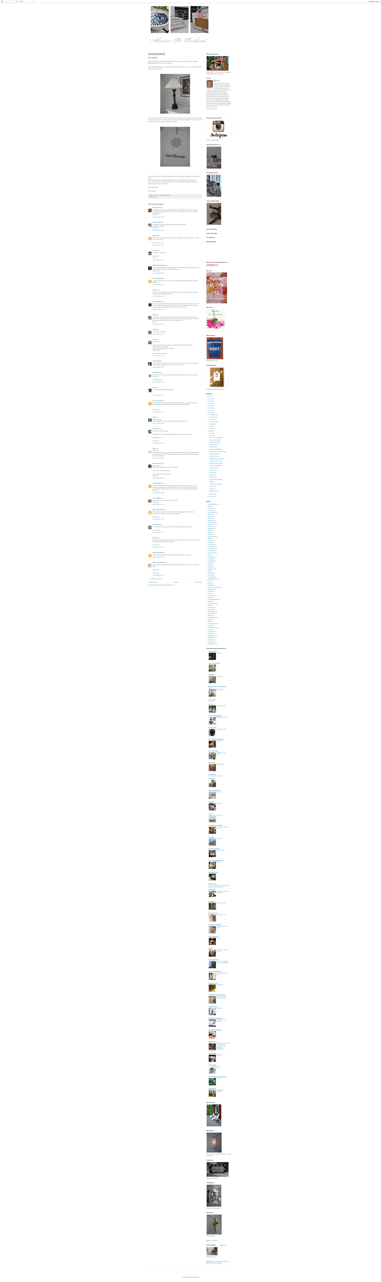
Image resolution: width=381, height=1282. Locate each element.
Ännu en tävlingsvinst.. (215, 440)
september (213, 422)
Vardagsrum (211, 644)
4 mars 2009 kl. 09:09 (158, 492)
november (212, 417)
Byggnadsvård (212, 536)
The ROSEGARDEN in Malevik (216, 995)
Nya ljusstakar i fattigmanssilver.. (218, 451)
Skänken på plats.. (214, 491)
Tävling (210, 633)
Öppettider (219, 1055)
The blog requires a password (215, 775)
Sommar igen (220, 676)
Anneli (154, 339)
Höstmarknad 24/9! (221, 705)
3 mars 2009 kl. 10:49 (158, 382)
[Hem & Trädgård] (211, 1240)
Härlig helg (219, 1008)
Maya (154, 417)
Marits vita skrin (157, 463)
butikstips (210, 534)
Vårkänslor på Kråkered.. (216, 461)
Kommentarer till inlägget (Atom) (166, 585)
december (212, 414)
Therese (154, 250)
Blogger (197, 1277)
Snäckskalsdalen (213, 960)
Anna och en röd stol (214, 663)
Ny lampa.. (212, 488)
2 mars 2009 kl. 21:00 (158, 284)
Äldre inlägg (198, 582)
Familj (209, 542)
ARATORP (211, 674)
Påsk (209, 605)
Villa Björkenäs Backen (215, 1030)
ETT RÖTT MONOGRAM (215, 716)
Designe (210, 704)
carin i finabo (212, 699)
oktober (212, 419)
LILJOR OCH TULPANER (215, 825)
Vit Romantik (156, 524)
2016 (209, 396)
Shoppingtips (211, 611)
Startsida (176, 582)
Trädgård (210, 631)
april (211, 433)
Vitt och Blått (156, 361)
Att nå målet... (211, 701)
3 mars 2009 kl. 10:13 (158, 367)
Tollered (210, 625)
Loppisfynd (211, 595)
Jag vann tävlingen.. (214, 454)
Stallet (218, 1066)
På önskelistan (212, 603)
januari (212, 496)
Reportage (211, 607)
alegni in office (212, 651)
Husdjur (210, 573)
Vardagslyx (211, 642)
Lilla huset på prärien (158, 562)
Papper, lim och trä (221, 914)
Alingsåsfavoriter (212, 504)
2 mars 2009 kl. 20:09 (158, 217)
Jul (208, 581)
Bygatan (154, 235)
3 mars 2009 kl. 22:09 (158, 423)
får (208, 554)
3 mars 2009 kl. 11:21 (158, 395)
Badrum (210, 514)
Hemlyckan (211, 762)
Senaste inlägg (153, 582)
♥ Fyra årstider (156, 498)
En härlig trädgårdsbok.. (215, 449)
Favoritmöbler (211, 546)
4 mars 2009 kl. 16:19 (158, 519)
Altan (209, 506)
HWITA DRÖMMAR (157, 552)
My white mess (212, 884)
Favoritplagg (211, 548)
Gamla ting (211, 561)
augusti (212, 424)
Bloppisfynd (211, 528)
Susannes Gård (212, 983)
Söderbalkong (220, 984)
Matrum (210, 601)
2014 (209, 401)
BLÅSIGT (219, 1078)
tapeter (210, 619)
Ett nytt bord (220, 815)
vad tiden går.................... (223, 689)
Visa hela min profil (211, 109)
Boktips (210, 530)
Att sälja (218, 862)
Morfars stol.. (212, 486)
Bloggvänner (211, 524)
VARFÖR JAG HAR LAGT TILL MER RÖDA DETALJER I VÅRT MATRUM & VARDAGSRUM (223, 1046)
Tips (209, 621)
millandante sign (213, 872)
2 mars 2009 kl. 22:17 (158, 324)
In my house (155, 428)
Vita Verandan (212, 1065)
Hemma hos (211, 569)
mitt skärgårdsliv (157, 278)
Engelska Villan (156, 222)
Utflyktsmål (211, 637)
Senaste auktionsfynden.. (216, 479)
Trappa (210, 629)
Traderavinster (212, 627)
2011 (209, 408)
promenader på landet (214, 924)
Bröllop (210, 532)
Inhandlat (210, 577)
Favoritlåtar (211, 544)
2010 (209, 410)
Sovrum (210, 615)
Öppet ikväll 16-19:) (221, 902)
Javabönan (211, 778)
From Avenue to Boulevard (216, 739)
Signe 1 (154, 448)
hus (209, 571)
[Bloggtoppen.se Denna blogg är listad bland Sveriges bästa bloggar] (218, 1263)
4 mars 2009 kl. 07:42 (158, 443)
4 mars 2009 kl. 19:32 (158, 557)
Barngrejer (211, 516)
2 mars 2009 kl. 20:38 (158, 260)
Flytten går (219, 653)
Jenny (218, 80)
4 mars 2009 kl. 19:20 (158, 532)
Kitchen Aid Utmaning (213, 587)
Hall (209, 565)
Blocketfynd (211, 522)
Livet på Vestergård (213, 848)
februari (212, 494)
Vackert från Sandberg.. (215, 465)
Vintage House (212, 1041)
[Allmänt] (223, 1245)
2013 (209, 403)
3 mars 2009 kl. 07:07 (158, 334)
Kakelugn (210, 585)
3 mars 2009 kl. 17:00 (158, 411)
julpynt (209, 583)
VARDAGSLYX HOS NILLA (215, 1018)
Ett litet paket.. (213, 472)
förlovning (210, 557)
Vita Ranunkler (212, 1053)
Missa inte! (219, 791)
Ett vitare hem (212, 727)
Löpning (210, 597)
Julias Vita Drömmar (214, 790)
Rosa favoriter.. (213, 447)
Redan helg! (219, 740)
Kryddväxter (211, 589)
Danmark (210, 540)
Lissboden (211, 837)
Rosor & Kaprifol (213, 936)
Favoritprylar (211, 550)
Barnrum (210, 518)
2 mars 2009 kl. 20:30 (158, 230)
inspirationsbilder (212, 579)
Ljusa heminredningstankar (216, 860)
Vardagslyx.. (212, 475)
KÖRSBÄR (211, 802)
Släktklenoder (211, 613)
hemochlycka (212, 774)
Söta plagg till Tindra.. (215, 442)
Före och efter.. (213, 477)
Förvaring (210, 559)
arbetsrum (210, 510)
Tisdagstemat (211, 623)
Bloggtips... (212, 482)
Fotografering (211, 553)
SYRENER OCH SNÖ (222, 717)
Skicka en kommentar (156, 579)
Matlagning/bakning (213, 599)
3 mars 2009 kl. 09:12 (158, 355)
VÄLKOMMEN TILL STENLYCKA (217, 1077)
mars (211, 435)
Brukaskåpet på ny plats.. (216, 463)
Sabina (154, 314)
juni (211, 428)
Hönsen (210, 575)
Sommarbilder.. (213, 470)
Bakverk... (219, 938)
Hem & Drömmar (213, 751)
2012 (209, 406)
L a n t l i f (211, 813)
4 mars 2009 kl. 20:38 (158, 575)
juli (210, 426)
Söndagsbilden (212, 617)
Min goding (219, 803)
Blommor (210, 526)
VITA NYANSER (156, 301)
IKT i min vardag (157, 400)
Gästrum (210, 563)
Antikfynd (210, 508)
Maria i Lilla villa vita (158, 509)
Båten (209, 538)
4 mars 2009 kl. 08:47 (158, 458)
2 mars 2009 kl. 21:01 (158, 296)
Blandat (155, 197)
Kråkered (210, 591)
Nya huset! (219, 838)
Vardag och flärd (213, 1006)
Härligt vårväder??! (214, 444)
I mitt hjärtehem (156, 483)
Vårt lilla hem (156, 372)
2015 (209, 399)
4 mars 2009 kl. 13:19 (158, 504)
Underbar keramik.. (214, 456)
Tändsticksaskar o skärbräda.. (217, 458)
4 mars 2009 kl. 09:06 (158, 478)
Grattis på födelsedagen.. (216, 484)
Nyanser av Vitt (212, 913)
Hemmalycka (156, 207)
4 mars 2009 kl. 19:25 (158, 547)
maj (211, 431)
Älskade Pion (212, 1088)
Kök (209, 593)
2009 (209, 412)
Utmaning (210, 640)
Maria (154, 387)
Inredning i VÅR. (220, 764)
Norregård (211, 901)
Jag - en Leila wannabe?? (216, 437)
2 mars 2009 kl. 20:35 (158, 245)
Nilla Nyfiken (212, 889)
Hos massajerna (221, 850)
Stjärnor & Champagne (158, 265)
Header (210, 567)
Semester (210, 609)
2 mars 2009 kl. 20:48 (158, 273)
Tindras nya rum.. (214, 468)
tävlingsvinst (211, 635)
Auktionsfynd (211, 512)
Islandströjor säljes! (221, 729)
